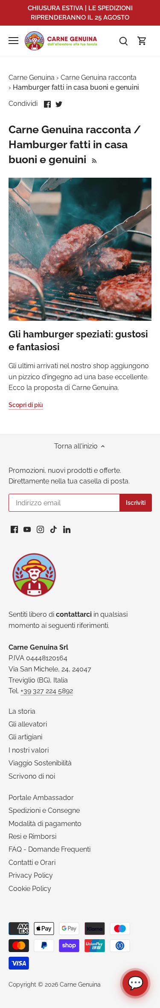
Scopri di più (26, 404)
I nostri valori (29, 750)
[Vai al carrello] (142, 41)
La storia (22, 711)
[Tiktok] (53, 529)
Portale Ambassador (41, 798)
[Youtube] (27, 529)
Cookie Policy (30, 889)
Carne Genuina (80, 984)
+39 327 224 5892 (46, 691)
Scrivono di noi (32, 776)
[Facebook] (14, 529)
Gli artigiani (25, 737)
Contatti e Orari (32, 863)
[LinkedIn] (66, 529)
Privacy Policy (31, 875)
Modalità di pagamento (45, 824)
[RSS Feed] (93, 159)
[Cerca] (123, 41)
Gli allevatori (28, 724)
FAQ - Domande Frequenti (49, 849)
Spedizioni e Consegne (44, 810)
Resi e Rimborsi (32, 836)
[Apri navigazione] (13, 40)
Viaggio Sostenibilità (40, 763)
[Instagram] (40, 529)
